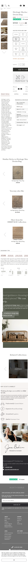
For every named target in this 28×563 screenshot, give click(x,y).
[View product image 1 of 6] (4, 15)
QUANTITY (15, 64)
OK (14, 560)
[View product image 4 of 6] (4, 38)
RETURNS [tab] (25, 94)
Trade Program (8, 523)
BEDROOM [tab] (10, 255)
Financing (19, 523)
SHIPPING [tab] (16, 94)
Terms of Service (9, 533)
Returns (19, 520)
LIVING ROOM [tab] (18, 255)
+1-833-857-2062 (8, 467)
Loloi (14, 17)
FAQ (18, 522)
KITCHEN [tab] (3, 255)
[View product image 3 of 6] (4, 30)
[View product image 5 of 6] (4, 46)
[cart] (24, 6)
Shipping (19, 518)
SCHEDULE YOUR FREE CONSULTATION (10, 314)
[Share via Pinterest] (18, 89)
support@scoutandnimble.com (12, 469)
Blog (6, 520)
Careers (6, 522)
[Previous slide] (4, 174)
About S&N (7, 518)
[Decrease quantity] (19, 64)
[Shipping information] (26, 23)
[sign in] (20, 5)
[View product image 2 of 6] (4, 22)
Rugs (5, 8)
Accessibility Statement (8, 538)
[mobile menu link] (2, 6)
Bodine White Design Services (8, 526)
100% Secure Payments (23, 81)
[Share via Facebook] (21, 89)
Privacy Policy (8, 534)
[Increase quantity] (24, 64)
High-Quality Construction (18, 81)
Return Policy (8, 536)
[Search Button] (9, 6)
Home (2, 8)
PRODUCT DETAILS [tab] (5, 94)
